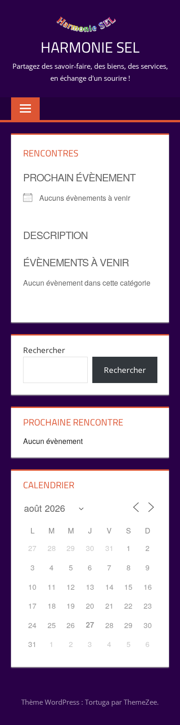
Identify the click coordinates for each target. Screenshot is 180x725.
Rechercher (44, 350)
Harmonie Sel (90, 47)
